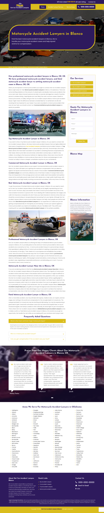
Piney (56, 467)
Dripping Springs (38, 412)
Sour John (79, 430)
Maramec (58, 430)
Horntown (36, 457)
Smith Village (80, 428)
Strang (78, 435)
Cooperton (15, 461)
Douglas (35, 410)
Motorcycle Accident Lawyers (81, 95)
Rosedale (79, 418)
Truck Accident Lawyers (80, 91)
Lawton (57, 414)
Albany (14, 412)
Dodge (14, 465)
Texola (78, 447)
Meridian (57, 433)
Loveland (57, 422)
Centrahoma (16, 451)
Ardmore (14, 418)
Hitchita (35, 451)
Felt (34, 430)
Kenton (35, 463)
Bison (13, 428)
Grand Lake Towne (39, 441)
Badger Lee (15, 424)
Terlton (78, 445)
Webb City (79, 457)
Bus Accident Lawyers (79, 87)
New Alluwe (58, 449)
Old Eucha (58, 459)
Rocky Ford (79, 416)
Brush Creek (15, 441)
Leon (56, 416)
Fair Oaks (36, 426)
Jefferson (36, 461)
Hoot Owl (36, 455)
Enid (34, 422)
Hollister (35, 453)
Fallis (34, 428)
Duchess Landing (38, 414)
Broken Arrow (16, 437)
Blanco (14, 435)
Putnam (78, 412)
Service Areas (71, 7)
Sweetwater (80, 441)
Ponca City (79, 410)
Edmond (35, 418)
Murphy (57, 439)
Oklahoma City (59, 457)
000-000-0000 (86, 482)
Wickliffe (78, 459)
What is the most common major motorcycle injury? (28, 321)
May (56, 432)
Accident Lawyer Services (55, 7)
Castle (14, 449)
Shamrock (79, 422)
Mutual (57, 443)
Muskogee (58, 441)
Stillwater (79, 433)
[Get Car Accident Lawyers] (19, 5)
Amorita (14, 416)
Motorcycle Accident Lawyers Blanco (37, 67)
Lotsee (57, 420)
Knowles (35, 467)
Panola (57, 463)
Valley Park (79, 453)
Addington (15, 410)
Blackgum (15, 433)
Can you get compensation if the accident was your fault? (30, 339)
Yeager (78, 461)
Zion (77, 465)
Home (43, 7)
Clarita (14, 455)
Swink (78, 443)
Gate (34, 435)
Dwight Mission (37, 416)
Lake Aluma (58, 410)
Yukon (78, 463)
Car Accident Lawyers (33, 146)
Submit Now (81, 141)
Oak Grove (58, 453)
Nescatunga (58, 447)
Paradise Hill (58, 465)
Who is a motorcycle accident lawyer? (23, 334)
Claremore (15, 453)
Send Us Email (83, 485)
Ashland (14, 420)
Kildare (35, 465)
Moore (57, 437)
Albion (14, 414)
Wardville (79, 455)
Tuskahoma (79, 451)
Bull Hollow (15, 443)
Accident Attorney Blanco (20, 67)
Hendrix (35, 447)
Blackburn (15, 432)
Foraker (35, 432)
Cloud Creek (15, 459)
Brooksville (15, 439)
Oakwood (58, 455)
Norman (57, 451)
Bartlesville (15, 426)
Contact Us (91, 2)
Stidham (78, 432)
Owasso (57, 461)
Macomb (57, 426)
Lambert (57, 412)
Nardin (57, 445)
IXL (34, 459)
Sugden (78, 439)
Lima (56, 418)
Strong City (79, 437)
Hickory (35, 449)
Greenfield (36, 443)
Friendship (36, 433)
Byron (13, 445)
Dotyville (14, 467)
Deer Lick (14, 463)
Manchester (58, 428)
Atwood (14, 422)
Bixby (13, 430)
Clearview (15, 457)
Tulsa (77, 449)
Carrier (14, 447)
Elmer (35, 420)
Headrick (36, 445)
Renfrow (78, 414)
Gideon (35, 437)
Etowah (35, 424)
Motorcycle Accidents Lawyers (48, 489)
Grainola (35, 439)
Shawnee (79, 424)
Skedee (78, 426)
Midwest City (59, 435)
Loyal (56, 424)
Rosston (78, 420)
